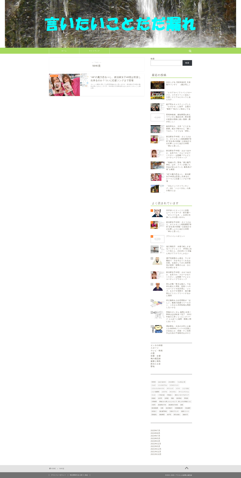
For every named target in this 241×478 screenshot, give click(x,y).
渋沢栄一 (154, 411)
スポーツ (155, 348)
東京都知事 (155, 408)
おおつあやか (162, 382)
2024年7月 (155, 436)
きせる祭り (172, 382)
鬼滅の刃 (185, 414)
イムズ (153, 385)
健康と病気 (156, 361)
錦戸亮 (169, 414)
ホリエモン (173, 391)
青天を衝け (177, 414)
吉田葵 (166, 398)
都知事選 (161, 414)
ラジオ (153, 395)
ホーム (64, 51)
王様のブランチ (174, 411)
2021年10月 (156, 454)
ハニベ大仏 (186, 388)
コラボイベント (174, 385)
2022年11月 (156, 444)
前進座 (153, 398)
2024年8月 (155, 433)
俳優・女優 (156, 356)
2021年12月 (156, 449)
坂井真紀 (179, 398)
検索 (153, 59)
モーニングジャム (184, 391)
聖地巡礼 (154, 414)
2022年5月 (155, 446)
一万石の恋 (161, 395)
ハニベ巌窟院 (155, 391)
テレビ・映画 (157, 350)
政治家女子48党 (173, 404)
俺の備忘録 (156, 358)
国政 (172, 398)
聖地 (153, 366)
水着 (162, 408)
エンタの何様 (157, 345)
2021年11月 (156, 452)
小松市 (153, 404)
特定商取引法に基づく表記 (79, 475)
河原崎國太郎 (179, 408)
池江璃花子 (169, 408)
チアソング (170, 388)
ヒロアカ (164, 391)
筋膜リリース (185, 411)
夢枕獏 (186, 398)
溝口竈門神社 (163, 411)
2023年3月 (155, 441)
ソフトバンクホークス (158, 388)
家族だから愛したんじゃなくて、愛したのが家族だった (175, 401)
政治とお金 (156, 364)
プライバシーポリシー (58, 475)
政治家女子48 (162, 404)
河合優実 (187, 408)
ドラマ (178, 388)
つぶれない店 (181, 382)
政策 (181, 404)
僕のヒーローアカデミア (182, 395)
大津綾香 (154, 401)
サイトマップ (94, 51)
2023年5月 (155, 438)
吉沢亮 (160, 398)
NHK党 (154, 382)
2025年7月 (155, 430)
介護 (153, 353)
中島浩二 (169, 395)
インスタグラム (162, 385)
